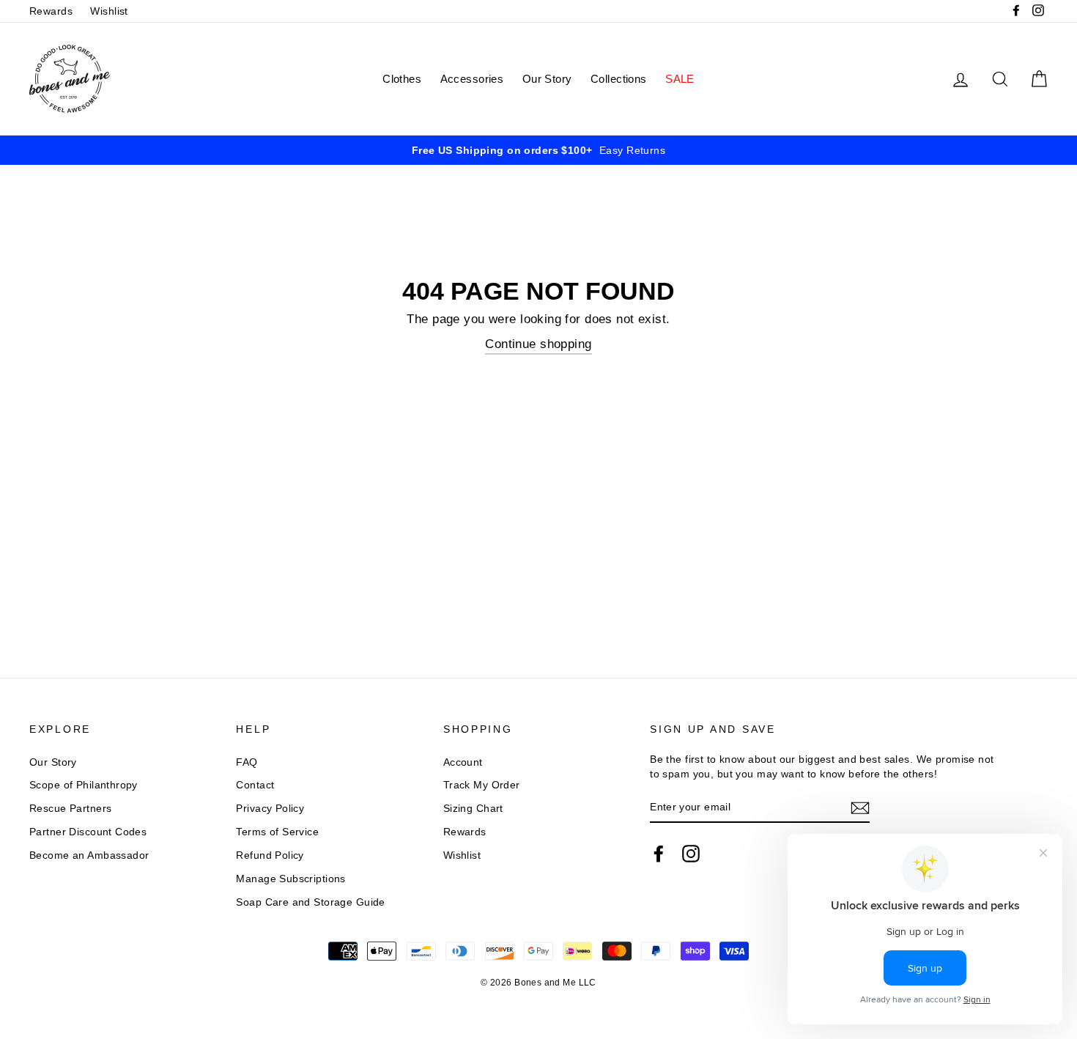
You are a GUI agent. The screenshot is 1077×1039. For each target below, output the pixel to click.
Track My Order (481, 785)
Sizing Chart (473, 808)
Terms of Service (277, 832)
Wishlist (108, 11)
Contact (255, 785)
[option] (538, 150)
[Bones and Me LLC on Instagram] (691, 853)
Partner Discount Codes (88, 832)
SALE (680, 79)
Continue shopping (538, 344)
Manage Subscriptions (291, 878)
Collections (619, 79)
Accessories (472, 79)
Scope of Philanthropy (83, 785)
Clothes (401, 79)
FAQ (246, 762)
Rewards (51, 11)
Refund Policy (270, 855)
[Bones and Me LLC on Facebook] (658, 853)
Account (463, 762)
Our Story (547, 79)
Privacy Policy (270, 808)
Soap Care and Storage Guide (310, 902)
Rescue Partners (70, 808)
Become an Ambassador (89, 855)
